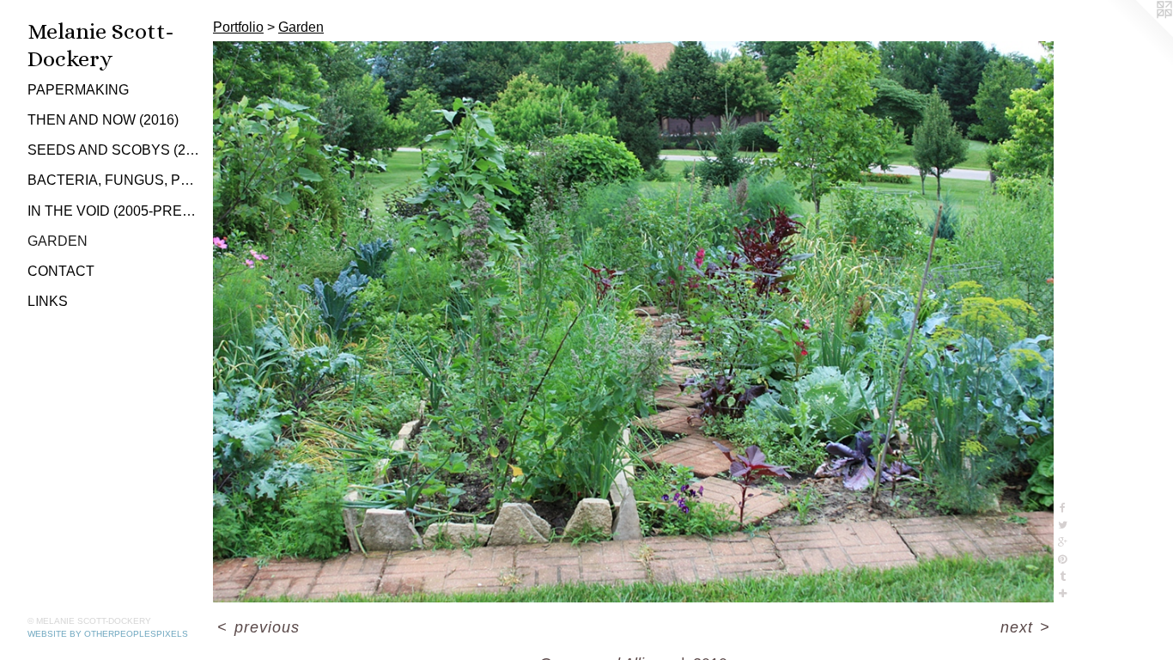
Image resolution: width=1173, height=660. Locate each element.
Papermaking (78, 89)
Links (47, 301)
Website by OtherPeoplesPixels (107, 634)
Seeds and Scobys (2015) (113, 150)
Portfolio (238, 27)
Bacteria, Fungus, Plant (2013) (113, 180)
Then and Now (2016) (103, 120)
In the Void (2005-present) (113, 211)
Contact (60, 271)
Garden (57, 241)
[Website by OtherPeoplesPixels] (1138, 34)
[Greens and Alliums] (633, 321)
